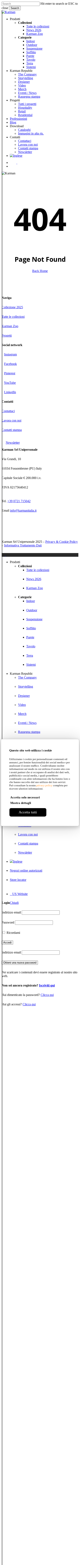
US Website (19, 894)
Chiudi (14, 902)
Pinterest (9, 373)
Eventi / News (27, 723)
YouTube (10, 382)
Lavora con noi (11, 420)
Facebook (10, 364)
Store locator (18, 879)
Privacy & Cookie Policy (61, 541)
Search (15, 8)
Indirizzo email (11, 912)
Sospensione (34, 619)
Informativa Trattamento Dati (23, 545)
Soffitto (31, 628)
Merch (22, 714)
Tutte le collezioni (13, 316)
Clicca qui (47, 995)
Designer (24, 695)
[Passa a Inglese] (16, 155)
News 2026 (33, 579)
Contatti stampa (12, 430)
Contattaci (8, 411)
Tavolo (30, 646)
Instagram (10, 354)
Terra (29, 655)
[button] (15, 442)
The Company (27, 677)
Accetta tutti (28, 812)
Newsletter (25, 852)
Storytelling (25, 686)
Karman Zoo (10, 326)
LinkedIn (10, 392)
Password (8, 922)
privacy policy (44, 785)
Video (22, 704)
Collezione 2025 (12, 307)
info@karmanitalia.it (23, 510)
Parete (30, 637)
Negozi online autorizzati (26, 870)
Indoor (30, 601)
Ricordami (13, 932)
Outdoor (31, 610)
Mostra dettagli (20, 803)
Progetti (7, 335)
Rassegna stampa (29, 732)
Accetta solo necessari (25, 797)
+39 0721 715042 (19, 501)
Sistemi (31, 664)
